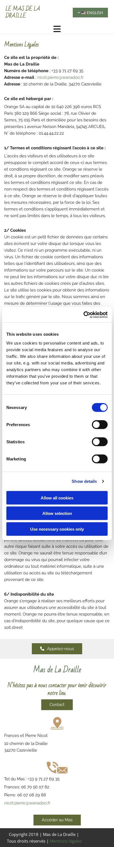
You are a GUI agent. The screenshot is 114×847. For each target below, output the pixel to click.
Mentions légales (66, 841)
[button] (57, 648)
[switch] (100, 424)
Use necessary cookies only (57, 529)
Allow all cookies (57, 497)
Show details (84, 481)
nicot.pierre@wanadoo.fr (60, 77)
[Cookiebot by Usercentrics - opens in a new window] (83, 314)
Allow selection (57, 513)
